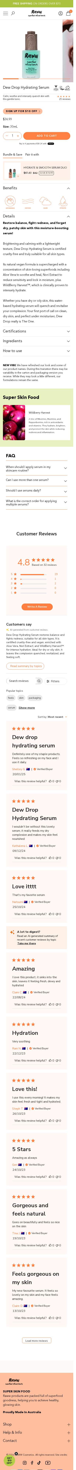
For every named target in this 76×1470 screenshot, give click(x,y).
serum (11, 707)
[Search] (13, 13)
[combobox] (52, 717)
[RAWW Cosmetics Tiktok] (39, 1463)
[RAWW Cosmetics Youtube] (47, 1463)
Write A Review (37, 607)
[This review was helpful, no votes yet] (50, 781)
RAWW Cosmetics (24, 1455)
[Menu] (5, 13)
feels (11, 698)
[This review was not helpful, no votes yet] (57, 781)
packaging (35, 698)
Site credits (61, 1455)
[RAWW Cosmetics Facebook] (32, 1463)
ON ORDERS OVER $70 (37, 3)
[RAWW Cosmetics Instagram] (25, 1463)
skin (21, 698)
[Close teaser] (16, 1454)
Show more (27, 708)
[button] (9, 1460)
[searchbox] (21, 681)
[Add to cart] (18, 176)
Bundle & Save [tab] (12, 154)
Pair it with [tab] (32, 154)
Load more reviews (36, 1341)
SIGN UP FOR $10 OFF (21, 111)
